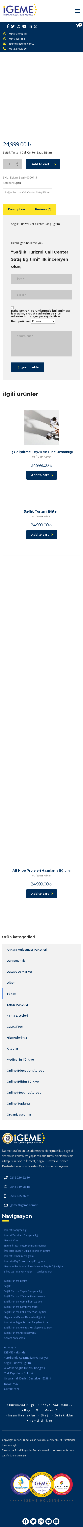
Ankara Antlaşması (14, 1338)
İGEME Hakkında (14, 1352)
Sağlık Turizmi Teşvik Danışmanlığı (23, 1291)
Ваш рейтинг (21, 321)
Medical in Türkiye (20, 1059)
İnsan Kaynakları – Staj (28, 1415)
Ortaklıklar (64, 1415)
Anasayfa (10, 1347)
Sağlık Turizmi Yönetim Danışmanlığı (24, 1296)
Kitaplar (12, 1048)
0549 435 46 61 (18, 38)
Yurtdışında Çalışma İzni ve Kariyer (26, 1357)
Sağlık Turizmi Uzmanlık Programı (23, 1301)
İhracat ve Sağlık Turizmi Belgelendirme (26, 1322)
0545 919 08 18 (18, 33)
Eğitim (18, 183)
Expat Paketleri (18, 1004)
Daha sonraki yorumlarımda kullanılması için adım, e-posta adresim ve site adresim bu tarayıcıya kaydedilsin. (40, 313)
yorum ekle (30, 367)
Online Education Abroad (26, 1070)
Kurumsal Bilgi (21, 1405)
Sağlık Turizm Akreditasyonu (20, 1332)
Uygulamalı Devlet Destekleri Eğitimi (24, 1317)
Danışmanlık (16, 960)
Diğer (11, 982)
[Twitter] (33, 1521)
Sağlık (7, 1286)
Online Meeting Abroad (24, 1092)
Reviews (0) (43, 209)
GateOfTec (15, 1026)
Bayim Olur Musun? (40, 1410)
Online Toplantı (18, 1103)
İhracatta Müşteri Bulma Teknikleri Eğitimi (27, 1251)
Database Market (19, 971)
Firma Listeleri (17, 1015)
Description (16, 209)
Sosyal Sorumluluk (57, 1405)
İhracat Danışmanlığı (15, 1230)
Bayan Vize (11, 1383)
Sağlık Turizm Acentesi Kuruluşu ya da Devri (28, 1327)
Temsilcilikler (41, 1420)
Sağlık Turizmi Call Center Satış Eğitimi (27, 192)
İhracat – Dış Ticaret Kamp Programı (24, 1261)
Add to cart (40, 164)
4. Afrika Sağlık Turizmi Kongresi (25, 1368)
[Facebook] (25, 1521)
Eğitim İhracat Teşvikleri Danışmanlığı (25, 1245)
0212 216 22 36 (18, 48)
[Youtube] (48, 1521)
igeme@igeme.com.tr (22, 43)
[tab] (16, 209)
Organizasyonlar (19, 1114)
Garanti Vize (11, 1240)
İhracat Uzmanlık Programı (19, 1256)
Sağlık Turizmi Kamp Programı (21, 1306)
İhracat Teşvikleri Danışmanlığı (21, 1235)
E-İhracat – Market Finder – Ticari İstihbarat (28, 1271)
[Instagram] (41, 1521)
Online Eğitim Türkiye (23, 1081)
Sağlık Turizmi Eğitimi (16, 1280)
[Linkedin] (56, 1521)
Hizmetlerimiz (17, 1037)
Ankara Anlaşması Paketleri (27, 949)
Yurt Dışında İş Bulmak (18, 1373)
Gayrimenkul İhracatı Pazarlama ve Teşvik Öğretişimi (33, 1266)
